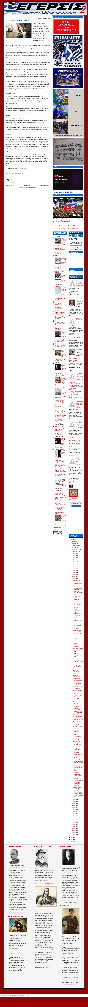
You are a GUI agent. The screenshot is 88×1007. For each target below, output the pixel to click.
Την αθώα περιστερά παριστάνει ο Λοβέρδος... (77, 638)
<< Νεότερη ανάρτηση (10, 185)
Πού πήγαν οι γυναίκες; (60, 345)
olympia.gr (57, 321)
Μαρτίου (74, 547)
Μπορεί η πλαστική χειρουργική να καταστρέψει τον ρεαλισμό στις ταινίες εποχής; (59, 430)
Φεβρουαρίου (75, 549)
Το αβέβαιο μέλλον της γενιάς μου (19, 20)
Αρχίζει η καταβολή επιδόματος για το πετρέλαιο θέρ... (78, 723)
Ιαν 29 (74, 557)
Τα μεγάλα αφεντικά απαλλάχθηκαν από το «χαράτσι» (78, 718)
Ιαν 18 (74, 799)
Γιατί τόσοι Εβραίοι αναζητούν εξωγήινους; (63, 453)
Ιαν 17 (74, 801)
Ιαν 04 (74, 828)
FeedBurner (79, 249)
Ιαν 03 (74, 830)
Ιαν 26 (74, 564)
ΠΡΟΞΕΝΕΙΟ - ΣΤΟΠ (60, 470)
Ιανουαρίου (75, 551)
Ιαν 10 (74, 816)
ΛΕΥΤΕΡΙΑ (57, 236)
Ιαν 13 (74, 809)
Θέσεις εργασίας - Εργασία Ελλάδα (68, 226)
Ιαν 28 (74, 559)
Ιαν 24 (74, 568)
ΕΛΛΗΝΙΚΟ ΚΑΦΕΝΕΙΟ (60, 415)
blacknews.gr (58, 406)
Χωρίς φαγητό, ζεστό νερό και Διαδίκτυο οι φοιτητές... (78, 763)
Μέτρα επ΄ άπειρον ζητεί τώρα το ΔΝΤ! (77, 692)
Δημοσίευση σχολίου (11, 182)
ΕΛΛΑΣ (56, 302)
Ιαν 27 (74, 561)
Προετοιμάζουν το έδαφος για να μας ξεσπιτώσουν (78, 738)
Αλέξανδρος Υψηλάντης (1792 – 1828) (78, 662)
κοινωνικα (12, 174)
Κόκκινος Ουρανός (59, 449)
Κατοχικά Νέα (58, 490)
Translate (80, 479)
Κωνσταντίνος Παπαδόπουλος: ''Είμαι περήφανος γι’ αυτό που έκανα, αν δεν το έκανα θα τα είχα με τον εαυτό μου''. (76, 354)
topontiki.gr (8, 165)
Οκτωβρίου (74, 545)
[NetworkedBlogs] (76, 503)
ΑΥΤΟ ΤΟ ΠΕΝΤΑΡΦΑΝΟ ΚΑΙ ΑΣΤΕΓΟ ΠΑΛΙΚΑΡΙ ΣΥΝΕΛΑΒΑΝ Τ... (77, 589)
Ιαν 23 (74, 570)
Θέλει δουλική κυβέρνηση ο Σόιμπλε (79, 423)
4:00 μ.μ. (21, 173)
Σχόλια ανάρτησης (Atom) (30, 187)
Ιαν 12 (74, 811)
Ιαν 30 (74, 555)
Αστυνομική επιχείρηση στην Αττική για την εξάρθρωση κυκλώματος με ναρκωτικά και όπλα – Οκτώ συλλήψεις (60, 464)
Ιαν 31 (74, 553)
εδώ (25, 168)
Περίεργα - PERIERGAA (60, 426)
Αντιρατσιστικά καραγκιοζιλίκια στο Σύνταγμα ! (77, 667)
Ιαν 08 (74, 820)
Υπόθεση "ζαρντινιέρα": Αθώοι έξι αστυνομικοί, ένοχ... (77, 597)
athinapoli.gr (58, 460)
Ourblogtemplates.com (22, 995)
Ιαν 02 (74, 832)
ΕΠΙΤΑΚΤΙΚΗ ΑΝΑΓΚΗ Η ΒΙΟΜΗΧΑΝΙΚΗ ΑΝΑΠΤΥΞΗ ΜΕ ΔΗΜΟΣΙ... (77, 711)
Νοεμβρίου (74, 543)
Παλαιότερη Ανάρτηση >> (44, 185)
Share (7, 172)
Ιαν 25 (74, 566)
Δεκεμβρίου (75, 541)
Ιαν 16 (74, 803)
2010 (72, 841)
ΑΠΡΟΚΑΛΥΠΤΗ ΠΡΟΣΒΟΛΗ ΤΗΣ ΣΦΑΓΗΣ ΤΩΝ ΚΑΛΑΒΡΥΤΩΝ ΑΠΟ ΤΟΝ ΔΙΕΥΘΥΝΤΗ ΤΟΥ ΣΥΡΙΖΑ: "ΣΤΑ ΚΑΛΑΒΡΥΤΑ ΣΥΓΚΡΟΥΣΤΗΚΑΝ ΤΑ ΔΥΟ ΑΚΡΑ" (75, 442)
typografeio (57, 286)
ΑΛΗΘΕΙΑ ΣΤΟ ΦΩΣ (59, 375)
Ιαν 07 (74, 822)
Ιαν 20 (74, 576)
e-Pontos (57, 348)
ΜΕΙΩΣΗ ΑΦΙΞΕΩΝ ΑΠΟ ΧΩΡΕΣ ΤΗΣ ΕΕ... (78, 789)
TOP (86, 995)
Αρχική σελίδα (27, 185)
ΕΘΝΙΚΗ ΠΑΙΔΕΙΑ (59, 436)
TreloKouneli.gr (58, 248)
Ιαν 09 (74, 818)
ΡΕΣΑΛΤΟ (57, 363)
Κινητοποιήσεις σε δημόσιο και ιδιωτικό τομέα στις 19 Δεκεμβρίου (79, 404)
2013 (72, 539)
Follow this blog (76, 505)
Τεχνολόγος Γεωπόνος (60, 477)
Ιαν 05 (74, 826)
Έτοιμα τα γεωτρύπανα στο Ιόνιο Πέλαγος (77, 677)
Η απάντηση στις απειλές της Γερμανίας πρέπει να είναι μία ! (79, 283)
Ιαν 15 (74, 805)
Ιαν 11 (74, 813)
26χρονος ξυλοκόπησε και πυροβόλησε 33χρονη (60, 251)
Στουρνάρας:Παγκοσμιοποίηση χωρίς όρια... (78, 650)
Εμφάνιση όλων (64, 525)
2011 (72, 839)
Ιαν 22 (74, 572)
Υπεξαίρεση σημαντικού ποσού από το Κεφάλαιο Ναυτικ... (77, 775)
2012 (72, 837)
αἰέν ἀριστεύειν (58, 344)
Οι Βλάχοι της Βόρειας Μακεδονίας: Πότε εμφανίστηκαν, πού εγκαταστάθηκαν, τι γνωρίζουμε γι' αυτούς (60, 315)
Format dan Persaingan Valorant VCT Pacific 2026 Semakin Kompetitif (61, 473)
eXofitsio (57, 310)
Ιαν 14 (74, 807)
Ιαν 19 (74, 578)
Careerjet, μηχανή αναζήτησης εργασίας (68, 228)
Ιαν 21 (74, 574)
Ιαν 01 (74, 834)
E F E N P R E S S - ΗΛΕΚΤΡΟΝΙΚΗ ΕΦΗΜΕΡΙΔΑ (59, 329)
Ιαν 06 (74, 824)
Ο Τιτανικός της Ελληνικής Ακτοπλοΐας (76, 672)
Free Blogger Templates (6, 995)
